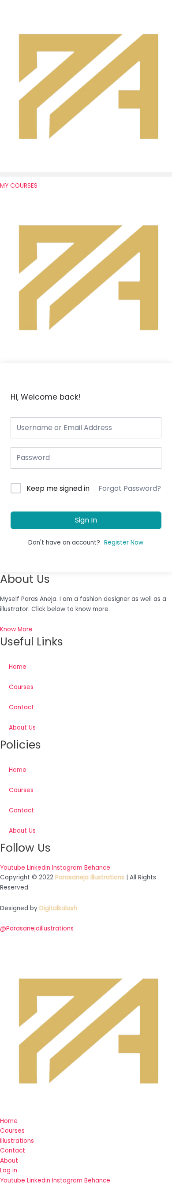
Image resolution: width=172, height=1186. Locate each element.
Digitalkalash (58, 908)
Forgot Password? (129, 488)
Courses (21, 687)
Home (17, 667)
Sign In (86, 520)
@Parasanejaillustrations (37, 928)
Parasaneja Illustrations (89, 877)
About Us (22, 727)
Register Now (123, 542)
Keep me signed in (58, 488)
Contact (21, 707)
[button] (86, 174)
